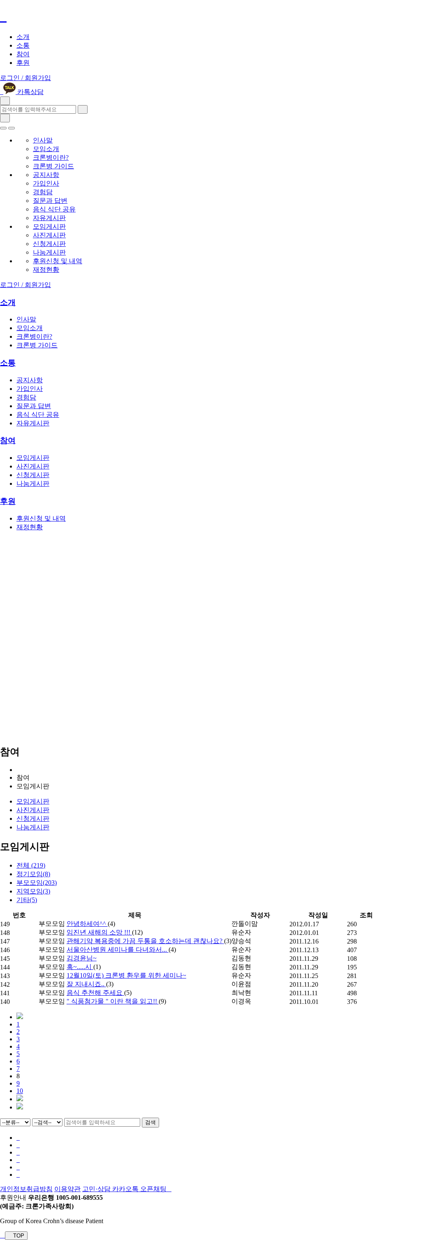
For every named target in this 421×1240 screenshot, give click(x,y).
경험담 (43, 191)
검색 (150, 1122)
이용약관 (67, 1188)
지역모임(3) (33, 891)
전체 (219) (30, 865)
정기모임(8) (33, 873)
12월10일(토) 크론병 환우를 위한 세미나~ (126, 975)
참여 (23, 54)
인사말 (43, 140)
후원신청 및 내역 (57, 260)
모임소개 (46, 148)
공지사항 (46, 174)
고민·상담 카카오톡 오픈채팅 (125, 1188)
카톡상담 (30, 91)
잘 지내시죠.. (86, 984)
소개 (23, 36)
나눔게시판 (49, 252)
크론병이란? (51, 157)
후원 (23, 62)
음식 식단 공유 (54, 209)
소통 (23, 45)
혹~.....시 (80, 966)
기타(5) (26, 899)
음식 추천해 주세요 (95, 992)
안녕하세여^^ (87, 923)
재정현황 (46, 269)
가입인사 (46, 183)
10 (19, 1090)
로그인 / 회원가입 (25, 77)
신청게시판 (49, 243)
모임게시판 (49, 226)
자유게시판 (49, 217)
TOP (18, 1236)
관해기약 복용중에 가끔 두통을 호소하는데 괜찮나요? (145, 940)
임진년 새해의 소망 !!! (99, 932)
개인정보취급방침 (26, 1188)
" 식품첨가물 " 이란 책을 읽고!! (113, 1001)
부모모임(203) (36, 882)
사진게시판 (49, 235)
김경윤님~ (82, 958)
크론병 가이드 (53, 166)
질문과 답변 (50, 200)
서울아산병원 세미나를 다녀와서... (118, 949)
